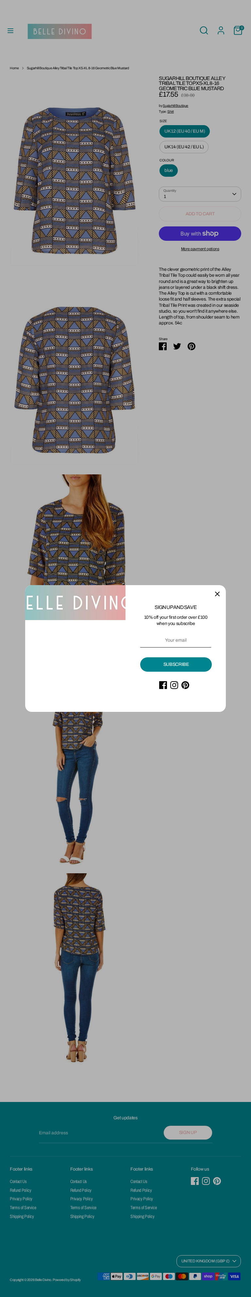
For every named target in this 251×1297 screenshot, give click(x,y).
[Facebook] (163, 685)
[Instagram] (174, 685)
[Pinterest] (185, 685)
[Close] (217, 593)
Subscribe (176, 664)
